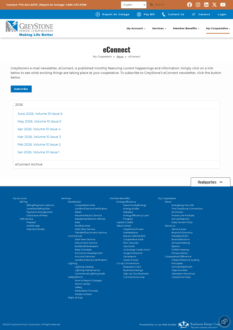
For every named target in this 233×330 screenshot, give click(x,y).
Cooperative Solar (85, 205)
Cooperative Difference (178, 256)
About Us (170, 225)
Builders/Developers (86, 246)
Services (66, 198)
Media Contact (83, 294)
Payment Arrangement (40, 212)
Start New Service (85, 229)
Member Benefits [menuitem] (186, 30)
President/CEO (180, 236)
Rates (78, 212)
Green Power (131, 259)
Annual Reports (180, 218)
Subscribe (21, 88)
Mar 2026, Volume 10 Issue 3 (39, 137)
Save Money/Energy (134, 205)
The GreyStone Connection (187, 208)
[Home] (29, 28)
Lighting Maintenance (87, 270)
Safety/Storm (75, 277)
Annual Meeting (181, 242)
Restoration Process (86, 290)
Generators (129, 256)
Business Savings (133, 270)
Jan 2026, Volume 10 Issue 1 (39, 152)
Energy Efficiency (126, 201)
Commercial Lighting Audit (90, 273)
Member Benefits (120, 198)
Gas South (129, 246)
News (168, 201)
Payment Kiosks (36, 229)
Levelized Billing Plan (38, 208)
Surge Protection (133, 253)
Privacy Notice (180, 253)
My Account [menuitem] (136, 30)
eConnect (177, 212)
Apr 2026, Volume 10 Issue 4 (39, 129)
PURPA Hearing (180, 249)
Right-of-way (75, 297)
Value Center (123, 225)
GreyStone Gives (181, 277)
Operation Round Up (183, 273)
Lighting (72, 263)
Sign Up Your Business (136, 273)
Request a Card (132, 266)
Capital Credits (124, 222)
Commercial (75, 236)
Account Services (85, 256)
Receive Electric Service (88, 215)
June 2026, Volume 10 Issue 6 (40, 114)
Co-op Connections (127, 263)
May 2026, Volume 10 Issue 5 (39, 121)
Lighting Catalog (84, 266)
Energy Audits (131, 208)
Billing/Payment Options (40, 205)
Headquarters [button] (207, 182)
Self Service (26, 218)
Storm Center (82, 283)
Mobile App (33, 225)
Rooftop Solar (82, 225)
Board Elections (181, 239)
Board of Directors (182, 232)
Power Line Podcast (183, 215)
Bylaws (176, 246)
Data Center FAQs (182, 222)
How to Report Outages (88, 280)
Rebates (128, 212)
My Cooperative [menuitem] (218, 30)
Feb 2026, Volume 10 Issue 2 (39, 144)
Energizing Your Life (183, 205)
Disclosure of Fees (37, 215)
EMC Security (130, 242)
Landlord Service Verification (91, 208)
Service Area (179, 229)
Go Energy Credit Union (136, 249)
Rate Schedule (83, 249)
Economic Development (89, 253)
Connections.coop (134, 277)
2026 (19, 105)
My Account (20, 198)
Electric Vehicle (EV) (134, 236)
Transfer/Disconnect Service (91, 232)
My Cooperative (167, 198)
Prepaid (31, 222)
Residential (74, 201)
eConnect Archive (28, 164)
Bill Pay (24, 201)
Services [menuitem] (159, 30)
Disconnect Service (86, 242)
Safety (78, 287)
